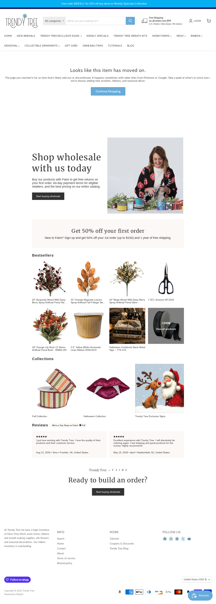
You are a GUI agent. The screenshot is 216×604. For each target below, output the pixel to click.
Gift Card (71, 45)
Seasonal (11, 45)
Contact (61, 548)
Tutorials (115, 45)
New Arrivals (26, 35)
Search (60, 538)
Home (8, 35)
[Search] (130, 21)
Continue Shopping (108, 91)
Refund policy (64, 563)
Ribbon (196, 35)
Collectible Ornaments (41, 45)
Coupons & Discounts (122, 543)
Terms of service (66, 558)
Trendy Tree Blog (119, 548)
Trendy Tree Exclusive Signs (60, 35)
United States (195, 579)
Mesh (180, 35)
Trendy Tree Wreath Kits (130, 35)
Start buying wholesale (48, 196)
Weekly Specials (97, 35)
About (60, 553)
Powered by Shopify (13, 594)
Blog (130, 45)
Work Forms (161, 35)
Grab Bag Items (93, 45)
